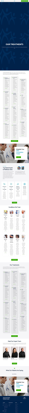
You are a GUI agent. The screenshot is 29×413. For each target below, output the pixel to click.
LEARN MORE (14, 202)
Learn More (6, 88)
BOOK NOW (18, 157)
